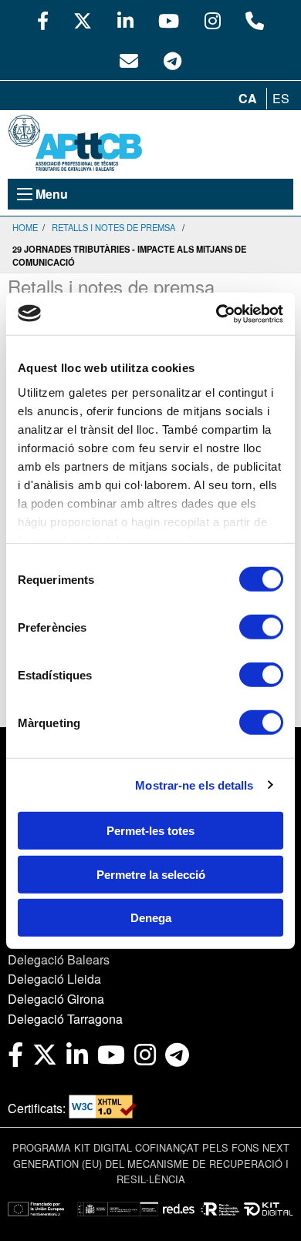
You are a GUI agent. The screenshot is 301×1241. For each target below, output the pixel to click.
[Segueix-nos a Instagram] (213, 20)
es (280, 98)
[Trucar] (254, 20)
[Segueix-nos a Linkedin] (125, 20)
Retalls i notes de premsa (113, 227)
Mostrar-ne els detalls (194, 784)
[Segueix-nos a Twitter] (82, 20)
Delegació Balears (59, 959)
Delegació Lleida (54, 979)
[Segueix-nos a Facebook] (43, 20)
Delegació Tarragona (65, 1019)
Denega (150, 917)
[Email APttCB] (129, 60)
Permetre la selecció (150, 873)
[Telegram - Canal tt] (172, 60)
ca (247, 98)
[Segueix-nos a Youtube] (168, 20)
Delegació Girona (56, 999)
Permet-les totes (150, 830)
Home (25, 227)
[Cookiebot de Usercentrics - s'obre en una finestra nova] (216, 314)
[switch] (261, 627)
